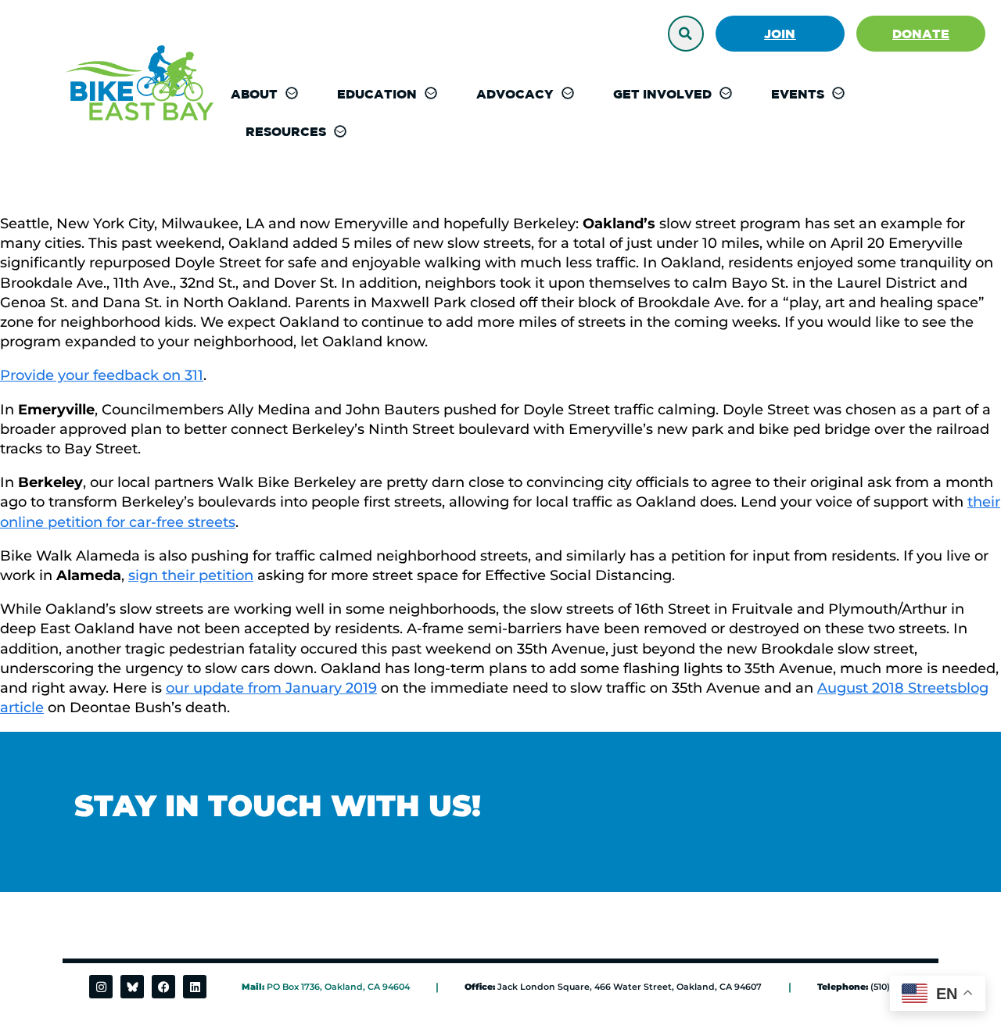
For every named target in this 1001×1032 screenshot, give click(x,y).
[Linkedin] (194, 986)
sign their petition (190, 575)
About (254, 94)
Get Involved (662, 94)
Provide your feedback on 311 (101, 375)
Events (797, 94)
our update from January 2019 (271, 688)
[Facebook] (163, 986)
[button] (686, 34)
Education (377, 94)
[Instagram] (101, 986)
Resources (286, 131)
